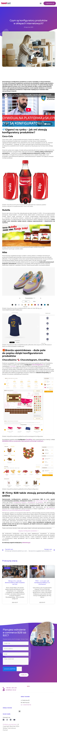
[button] (40, 3)
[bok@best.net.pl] (4, 690)
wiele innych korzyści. (42, 500)
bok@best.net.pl (11, 690)
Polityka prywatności (10, 724)
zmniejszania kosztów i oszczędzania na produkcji (28, 502)
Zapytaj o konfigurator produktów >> (28, 531)
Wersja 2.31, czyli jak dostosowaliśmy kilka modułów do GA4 (15, 582)
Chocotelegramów (37, 364)
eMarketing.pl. (26, 542)
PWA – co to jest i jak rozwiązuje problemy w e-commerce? (42, 582)
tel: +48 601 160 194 (26, 704)
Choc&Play (13, 366)
